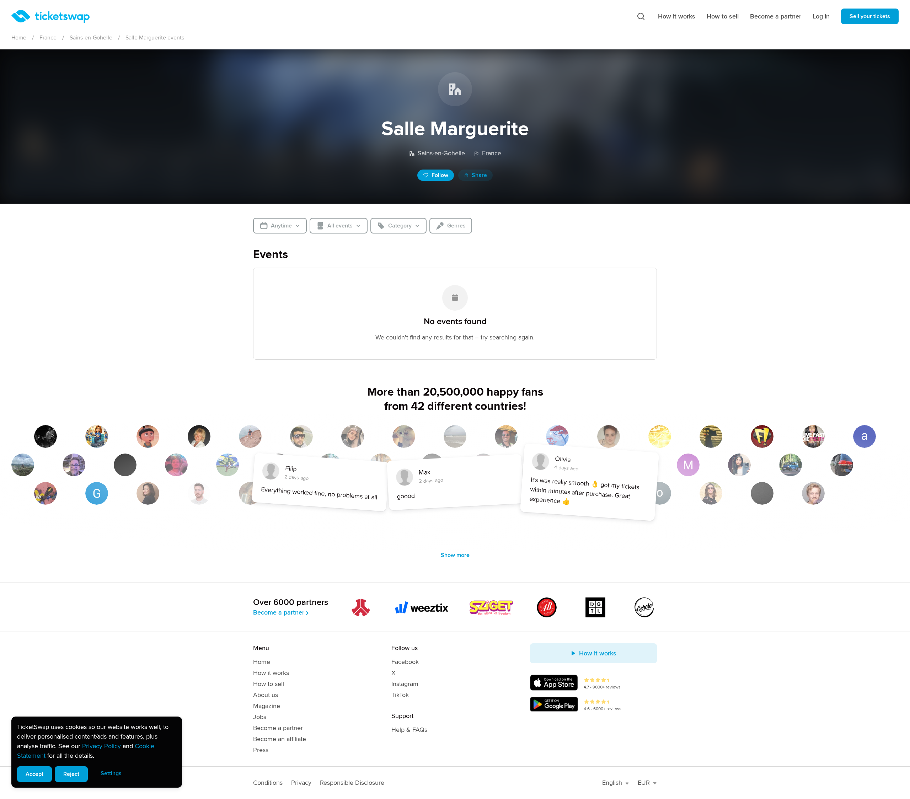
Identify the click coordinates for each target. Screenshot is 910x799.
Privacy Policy (101, 746)
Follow (440, 175)
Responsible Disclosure (352, 783)
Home (18, 37)
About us (265, 695)
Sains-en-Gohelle (91, 37)
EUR (644, 783)
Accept (34, 774)
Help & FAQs (409, 730)
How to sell (723, 16)
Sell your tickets (870, 16)
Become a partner (775, 16)
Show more (455, 555)
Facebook (405, 662)
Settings (111, 773)
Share (479, 175)
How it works (676, 16)
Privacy (301, 783)
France (48, 37)
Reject (71, 774)
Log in (821, 16)
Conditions (268, 783)
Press (260, 750)
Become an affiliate (279, 739)
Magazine (266, 706)
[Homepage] (50, 16)
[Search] (641, 16)
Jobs (259, 717)
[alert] (96, 752)
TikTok (400, 695)
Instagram (404, 684)
